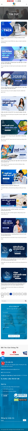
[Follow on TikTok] (17, 1)
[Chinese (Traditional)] (9, 0)
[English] (11, 0)
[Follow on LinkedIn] (18, 1)
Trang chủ (12, 11)
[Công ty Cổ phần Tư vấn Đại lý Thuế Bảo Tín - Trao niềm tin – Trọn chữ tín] (14, 4)
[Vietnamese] (13, 0)
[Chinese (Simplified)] (8, 0)
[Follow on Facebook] (15, 1)
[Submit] (25, 301)
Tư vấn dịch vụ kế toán (7, 389)
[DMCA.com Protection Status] (20, 399)
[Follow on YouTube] (20, 1)
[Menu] (2, 4)
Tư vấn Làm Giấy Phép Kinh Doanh (10, 386)
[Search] (26, 4)
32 (25, 294)
